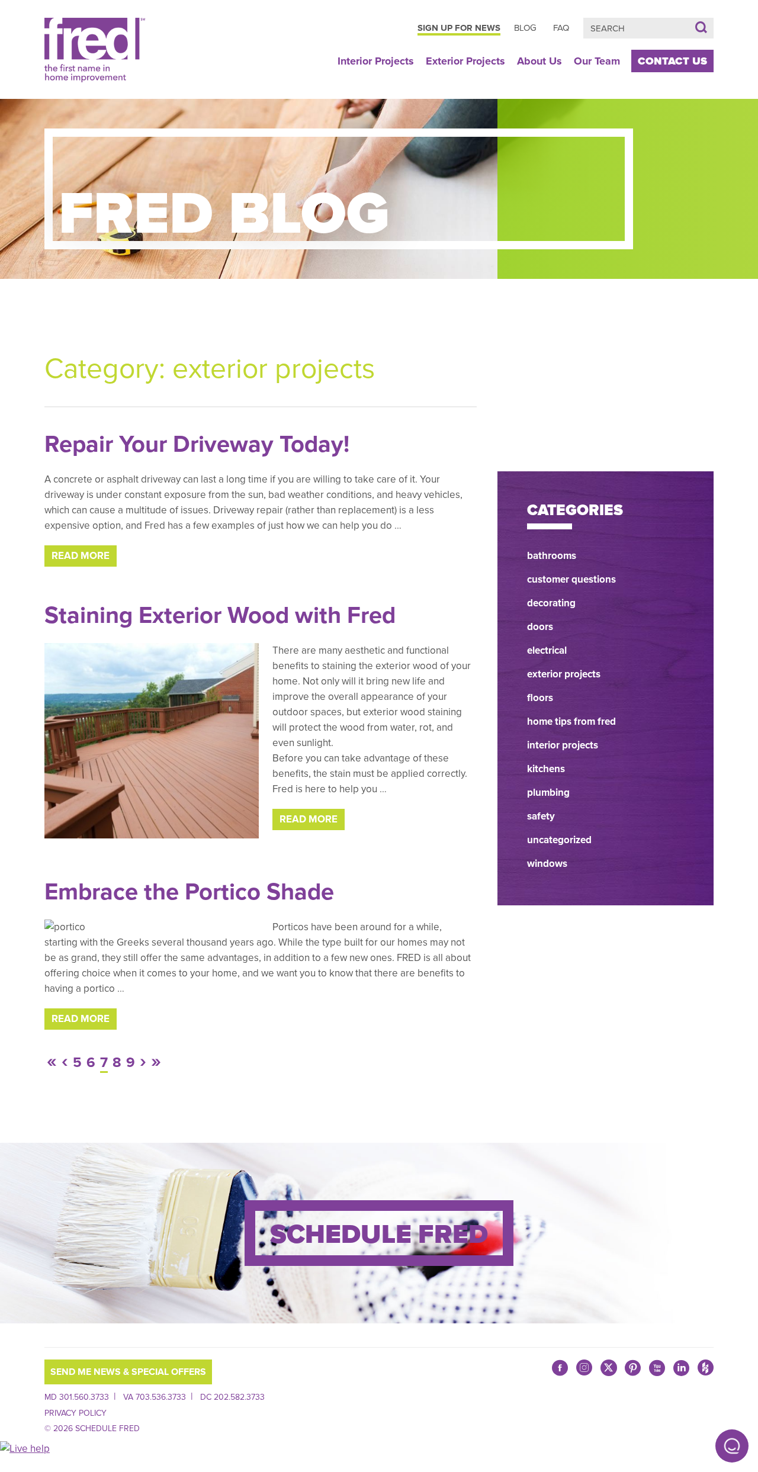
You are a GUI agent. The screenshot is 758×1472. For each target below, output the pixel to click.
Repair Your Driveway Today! (196, 444)
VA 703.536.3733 (154, 1397)
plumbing (548, 792)
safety (541, 816)
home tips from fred (571, 721)
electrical (547, 650)
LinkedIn (681, 1367)
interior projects (562, 745)
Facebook (560, 1367)
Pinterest (633, 1367)
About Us (539, 61)
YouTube (657, 1367)
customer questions (571, 579)
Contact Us (672, 61)
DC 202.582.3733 (232, 1397)
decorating (551, 603)
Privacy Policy (75, 1413)
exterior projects (563, 674)
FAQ (561, 28)
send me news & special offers (128, 1372)
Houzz (706, 1370)
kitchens (546, 769)
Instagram (584, 1370)
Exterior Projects (465, 61)
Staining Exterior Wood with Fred (220, 615)
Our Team (597, 61)
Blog (525, 28)
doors (540, 627)
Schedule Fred (379, 1235)
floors (540, 698)
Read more (81, 555)
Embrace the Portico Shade (189, 892)
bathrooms (551, 555)
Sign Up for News (458, 28)
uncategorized (559, 840)
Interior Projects (376, 61)
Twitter (608, 1367)
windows (547, 863)
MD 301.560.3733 (76, 1397)
